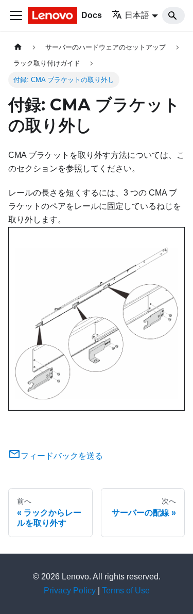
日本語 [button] (137, 15)
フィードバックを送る (62, 455)
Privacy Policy (70, 590)
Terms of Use (126, 590)
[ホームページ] (18, 47)
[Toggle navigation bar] (16, 15)
